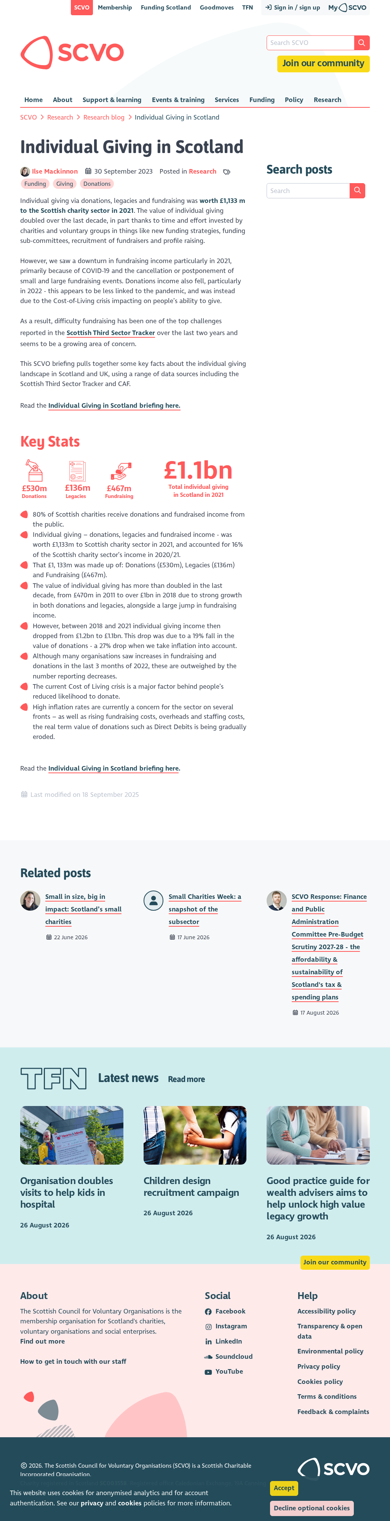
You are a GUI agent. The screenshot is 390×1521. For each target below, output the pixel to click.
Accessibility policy (326, 1311)
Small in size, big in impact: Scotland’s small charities (83, 909)
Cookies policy (320, 1382)
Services (227, 100)
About (62, 100)
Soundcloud (234, 1357)
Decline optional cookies (312, 1508)
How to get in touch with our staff (73, 1362)
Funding (262, 100)
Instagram (231, 1326)
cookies (130, 1503)
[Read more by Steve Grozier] (154, 900)
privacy (92, 1503)
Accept (284, 1488)
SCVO (82, 7)
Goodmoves (217, 7)
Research (327, 100)
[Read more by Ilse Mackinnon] (25, 172)
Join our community (323, 63)
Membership (115, 7)
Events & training (178, 100)
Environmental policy (330, 1351)
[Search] (358, 190)
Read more (186, 1079)
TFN (247, 7)
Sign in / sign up (296, 7)
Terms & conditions (327, 1397)
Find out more (42, 1341)
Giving (64, 183)
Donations (96, 183)
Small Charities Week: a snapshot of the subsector (205, 909)
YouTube (229, 1372)
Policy (294, 100)
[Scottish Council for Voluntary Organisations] (72, 52)
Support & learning (112, 100)
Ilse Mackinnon (56, 172)
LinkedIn (229, 1341)
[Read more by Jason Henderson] (277, 900)
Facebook (231, 1311)
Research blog (104, 117)
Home (33, 100)
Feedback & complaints (333, 1412)
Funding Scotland (166, 7)
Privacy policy (318, 1367)
